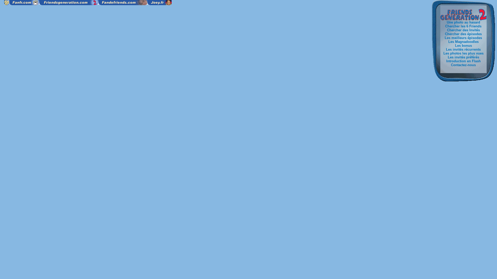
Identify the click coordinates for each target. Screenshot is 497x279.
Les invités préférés (463, 57)
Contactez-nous (463, 65)
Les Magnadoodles (463, 42)
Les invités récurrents (463, 49)
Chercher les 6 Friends (463, 26)
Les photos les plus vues (463, 53)
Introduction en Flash (463, 61)
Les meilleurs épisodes (463, 38)
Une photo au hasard (463, 22)
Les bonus (463, 46)
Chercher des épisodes (463, 34)
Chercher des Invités (463, 30)
